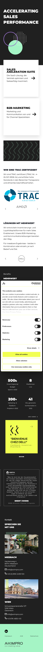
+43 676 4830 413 (14, 619)
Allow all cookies (21, 354)
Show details (32, 348)
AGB (21, 636)
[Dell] (21, 258)
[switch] (38, 326)
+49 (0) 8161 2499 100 (15, 574)
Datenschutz (34, 636)
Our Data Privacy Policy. (11, 312)
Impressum (8, 636)
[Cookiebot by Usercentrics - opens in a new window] (31, 283)
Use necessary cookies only (21, 367)
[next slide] (37, 209)
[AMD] (21, 206)
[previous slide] (5, 209)
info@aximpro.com (15, 570)
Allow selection (21, 361)
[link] (33, 78)
